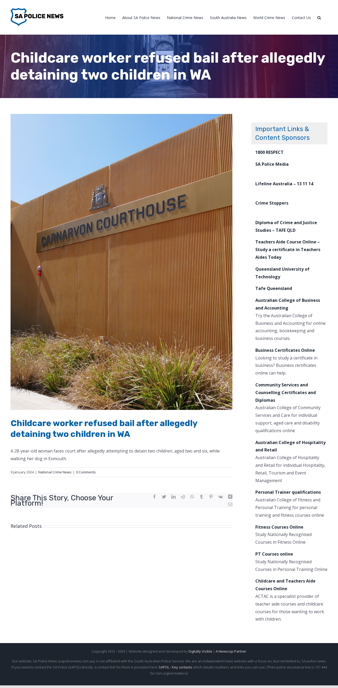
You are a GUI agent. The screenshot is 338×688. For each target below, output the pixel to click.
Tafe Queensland (273, 288)
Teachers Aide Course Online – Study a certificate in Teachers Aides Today (287, 249)
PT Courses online (274, 554)
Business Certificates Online (285, 350)
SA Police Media (272, 164)
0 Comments (86, 472)
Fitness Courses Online (279, 527)
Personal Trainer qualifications (288, 492)
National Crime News (55, 472)
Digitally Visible (200, 651)
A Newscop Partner (231, 651)
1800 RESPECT (269, 152)
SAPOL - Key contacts (175, 667)
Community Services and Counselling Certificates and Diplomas (285, 392)
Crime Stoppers (271, 203)
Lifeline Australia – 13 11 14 (284, 184)
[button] (319, 17)
